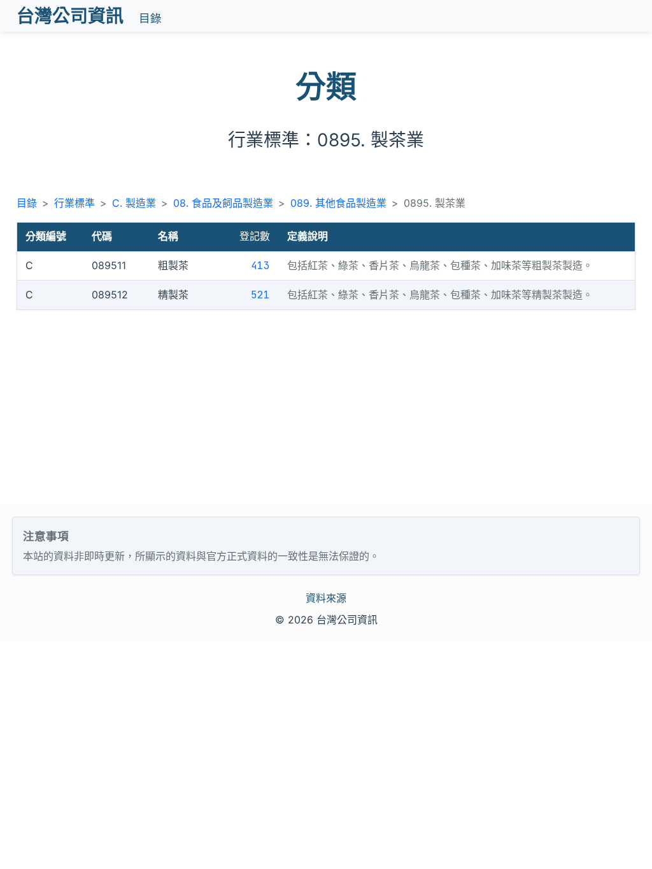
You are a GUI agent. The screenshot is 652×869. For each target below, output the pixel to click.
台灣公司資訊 (70, 16)
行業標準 (74, 203)
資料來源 (326, 598)
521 (260, 295)
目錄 (150, 18)
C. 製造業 (134, 203)
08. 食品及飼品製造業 (223, 203)
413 (260, 265)
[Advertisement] (326, 409)
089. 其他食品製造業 (338, 203)
